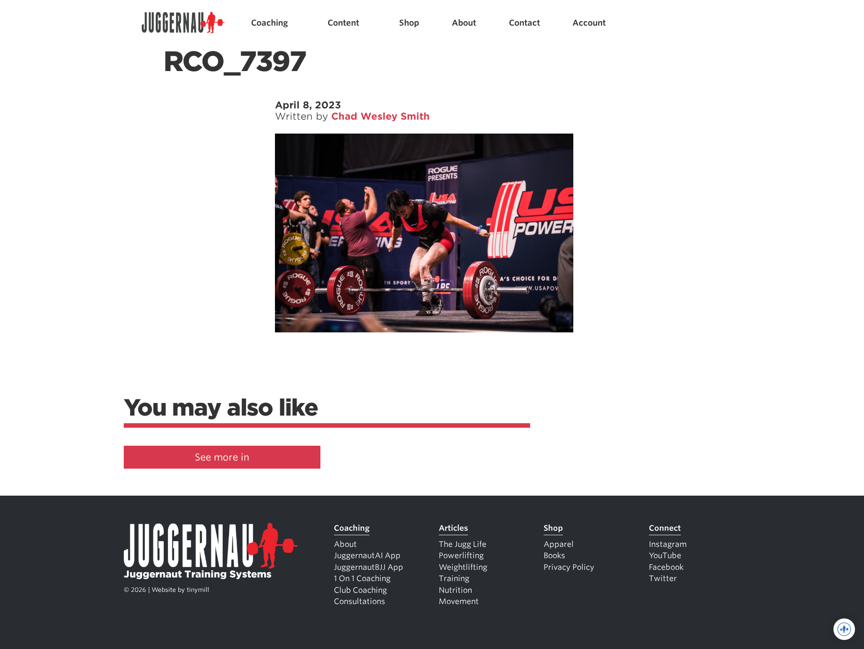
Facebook (666, 567)
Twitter (663, 578)
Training (454, 578)
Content (343, 22)
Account (589, 22)
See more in (222, 457)
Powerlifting (461, 555)
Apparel (559, 544)
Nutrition (455, 590)
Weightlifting (463, 567)
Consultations (359, 601)
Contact (524, 22)
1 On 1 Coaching (362, 578)
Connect (665, 528)
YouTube (665, 555)
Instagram (668, 544)
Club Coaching (360, 590)
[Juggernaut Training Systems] (183, 22)
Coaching (269, 22)
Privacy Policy (569, 567)
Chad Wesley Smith (380, 116)
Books (554, 555)
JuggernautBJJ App (368, 567)
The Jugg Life (462, 544)
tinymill (198, 589)
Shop (409, 22)
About (464, 22)
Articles (453, 528)
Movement (459, 601)
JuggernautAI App (367, 555)
